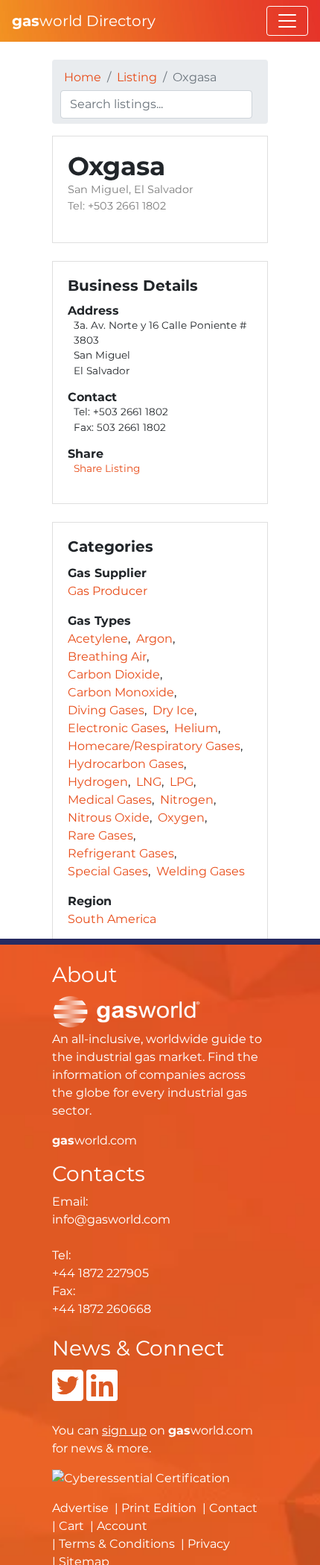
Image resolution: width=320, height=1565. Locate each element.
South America (112, 919)
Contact (233, 1508)
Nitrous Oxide (109, 817)
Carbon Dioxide (114, 674)
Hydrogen (98, 782)
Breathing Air (107, 656)
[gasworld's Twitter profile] (67, 1395)
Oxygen (181, 817)
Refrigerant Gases (121, 853)
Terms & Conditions (117, 1544)
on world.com (177, 1430)
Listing (137, 77)
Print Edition (158, 1508)
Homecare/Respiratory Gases (154, 746)
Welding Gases (200, 871)
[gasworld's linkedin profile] (102, 1395)
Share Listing (107, 468)
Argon (154, 639)
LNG (148, 782)
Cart (71, 1526)
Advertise (80, 1508)
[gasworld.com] (126, 1011)
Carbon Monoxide (121, 692)
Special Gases (108, 871)
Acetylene (98, 639)
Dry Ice (173, 710)
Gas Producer (107, 591)
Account (122, 1526)
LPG (181, 782)
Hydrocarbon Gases (126, 764)
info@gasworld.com (111, 1219)
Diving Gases (106, 710)
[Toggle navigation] (287, 21)
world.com (94, 1140)
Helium (196, 728)
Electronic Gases (117, 728)
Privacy (209, 1544)
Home (82, 77)
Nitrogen (187, 800)
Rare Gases (100, 835)
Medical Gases (110, 800)
